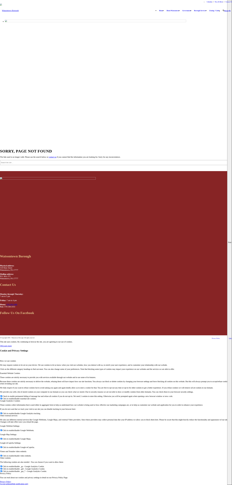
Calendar (209, 2)
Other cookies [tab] (5, 458)
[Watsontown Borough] (9, 12)
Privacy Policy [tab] (5, 473)
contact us (52, 157)
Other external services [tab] (8, 416)
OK (1, 346)
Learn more (7, 346)
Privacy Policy (5, 482)
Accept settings (6, 484)
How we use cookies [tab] (8, 361)
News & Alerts (219, 2)
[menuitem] (210, 1)
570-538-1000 (11, 304)
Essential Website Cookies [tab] (10, 373)
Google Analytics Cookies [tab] (10, 401)
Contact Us (228, 2)
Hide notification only (20, 484)
